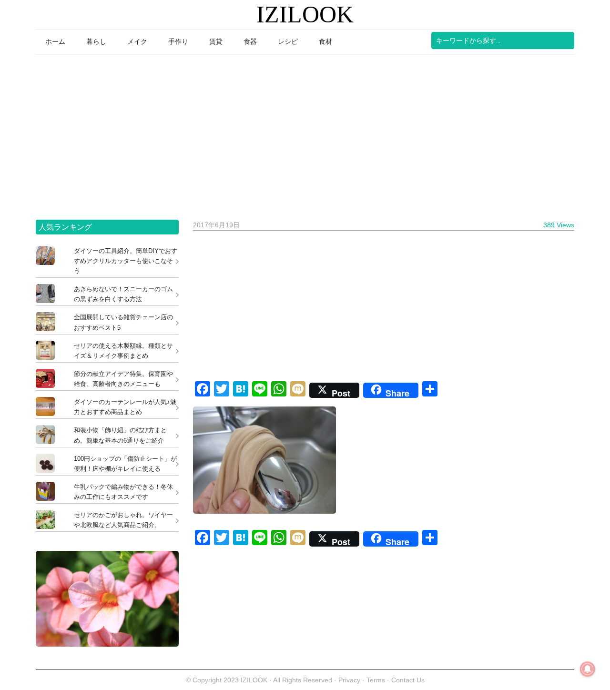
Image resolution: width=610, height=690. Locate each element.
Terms (376, 680)
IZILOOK (305, 14)
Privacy (349, 680)
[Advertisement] (305, 134)
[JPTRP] (107, 644)
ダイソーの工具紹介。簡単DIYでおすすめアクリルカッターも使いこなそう (125, 260)
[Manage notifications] (587, 669)
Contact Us (408, 680)
